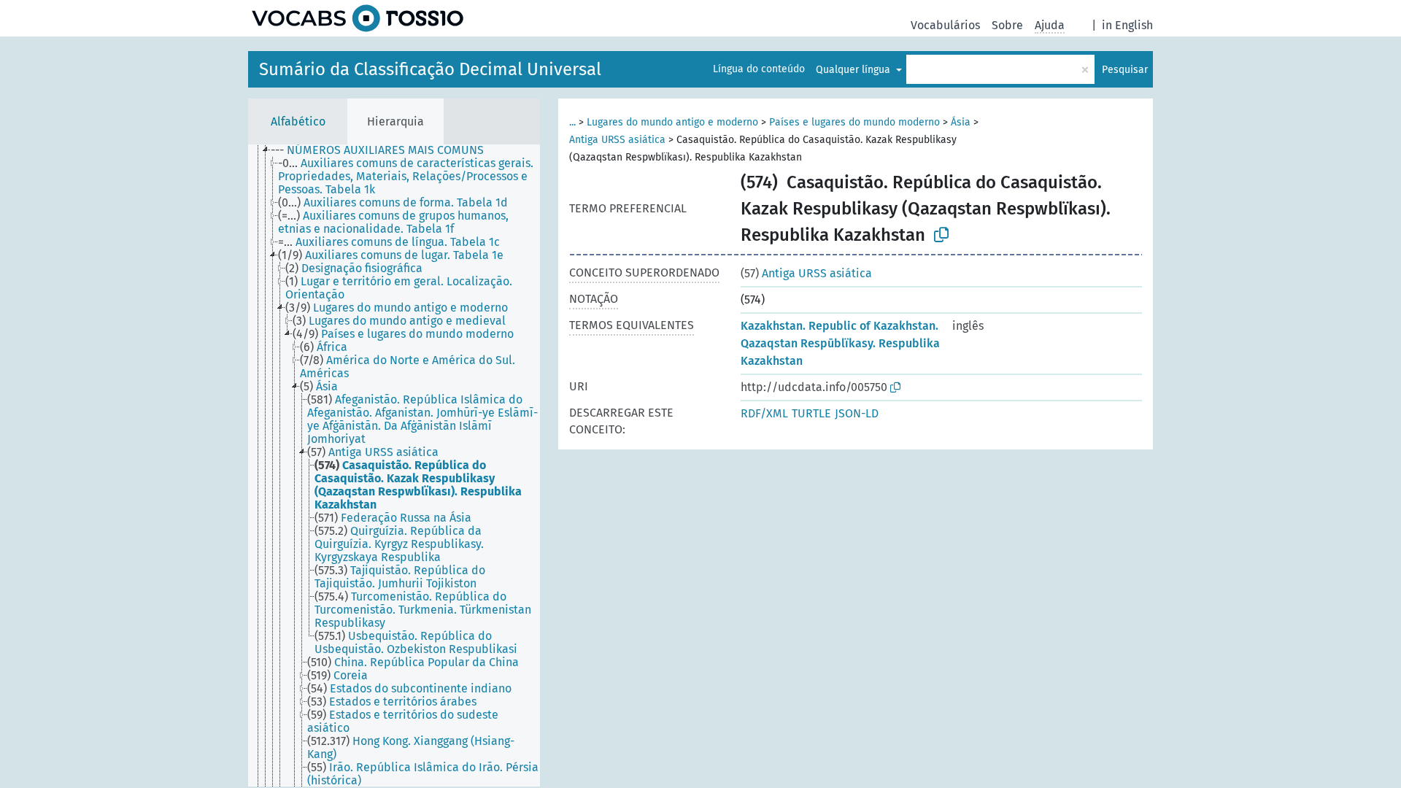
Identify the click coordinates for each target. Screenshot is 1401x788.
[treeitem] (383, 150)
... (572, 122)
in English (1127, 25)
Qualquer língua (854, 69)
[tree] (394, 465)
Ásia (960, 122)
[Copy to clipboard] (941, 235)
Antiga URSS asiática (617, 140)
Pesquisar (1125, 69)
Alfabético (298, 121)
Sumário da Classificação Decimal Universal (430, 69)
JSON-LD (857, 413)
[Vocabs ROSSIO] (357, 18)
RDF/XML (764, 413)
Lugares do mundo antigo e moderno (672, 122)
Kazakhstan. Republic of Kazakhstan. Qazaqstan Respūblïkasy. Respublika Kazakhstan (840, 343)
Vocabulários (945, 25)
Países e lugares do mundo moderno (854, 122)
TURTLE (811, 413)
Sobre (1007, 25)
